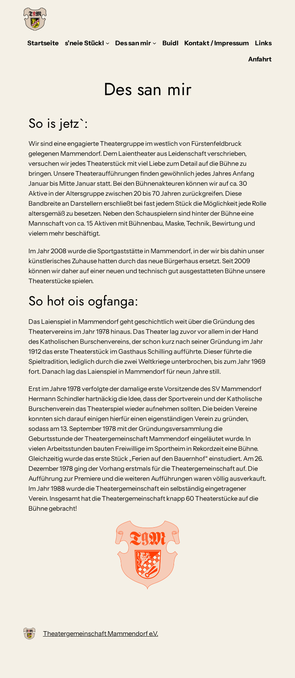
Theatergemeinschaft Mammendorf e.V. (100, 633)
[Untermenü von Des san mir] (154, 43)
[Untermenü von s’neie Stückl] (107, 43)
